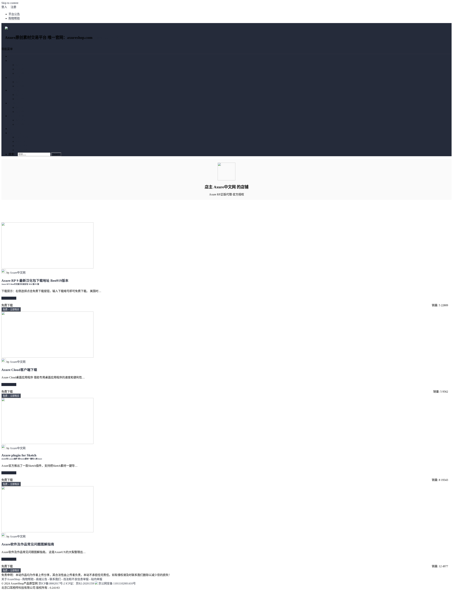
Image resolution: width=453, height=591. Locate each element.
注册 (13, 7)
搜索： (12, 154)
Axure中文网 (17, 272)
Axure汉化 (22, 141)
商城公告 (41, 579)
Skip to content (9, 2)
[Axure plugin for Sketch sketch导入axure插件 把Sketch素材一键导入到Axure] (47, 443)
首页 (11, 56)
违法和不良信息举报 (76, 579)
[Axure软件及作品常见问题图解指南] (47, 531)
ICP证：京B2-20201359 (80, 583)
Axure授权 (22, 137)
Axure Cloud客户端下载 (19, 370)
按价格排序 (23, 69)
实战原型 (14, 103)
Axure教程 (22, 145)
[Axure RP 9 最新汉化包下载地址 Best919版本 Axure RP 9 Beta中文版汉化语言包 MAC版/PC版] (47, 267)
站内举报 (96, 579)
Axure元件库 (16, 77)
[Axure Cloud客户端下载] (47, 356)
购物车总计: (108, 37)
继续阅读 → (8, 298)
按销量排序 (23, 73)
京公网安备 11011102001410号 (117, 583)
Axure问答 (22, 149)
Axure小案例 (16, 115)
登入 (4, 7)
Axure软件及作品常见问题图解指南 (27, 544)
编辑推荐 (21, 64)
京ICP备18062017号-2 (51, 583)
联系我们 (55, 579)
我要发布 (14, 128)
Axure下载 (14, 132)
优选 (11, 60)
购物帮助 (14, 18)
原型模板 (14, 90)
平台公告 (14, 14)
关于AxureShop (10, 579)
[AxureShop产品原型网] (20, 28)
